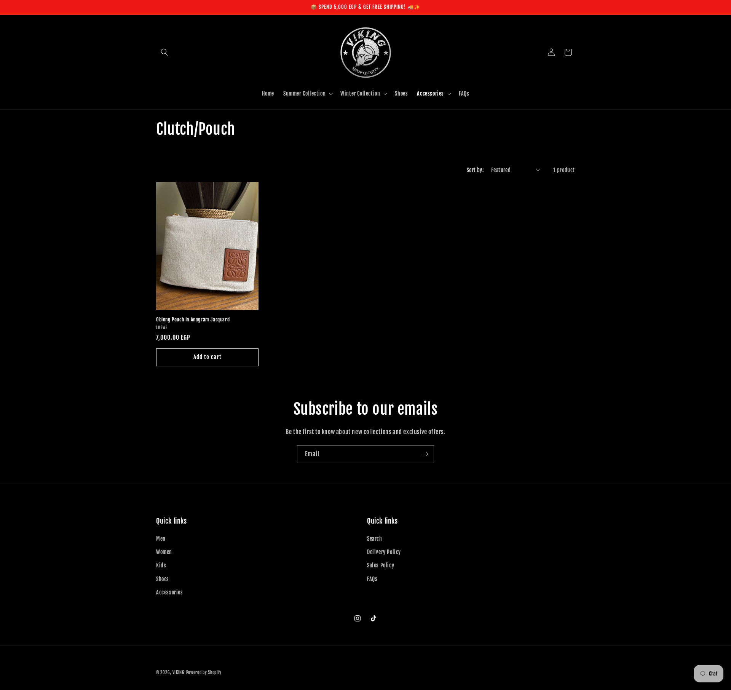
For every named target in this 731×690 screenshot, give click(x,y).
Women (164, 552)
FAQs (372, 579)
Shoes (162, 579)
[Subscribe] (425, 454)
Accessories (169, 592)
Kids (161, 565)
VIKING (178, 672)
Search (374, 538)
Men (161, 538)
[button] (164, 52)
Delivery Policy (384, 552)
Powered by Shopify (204, 672)
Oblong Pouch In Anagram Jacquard (193, 319)
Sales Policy (380, 565)
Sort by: (475, 170)
